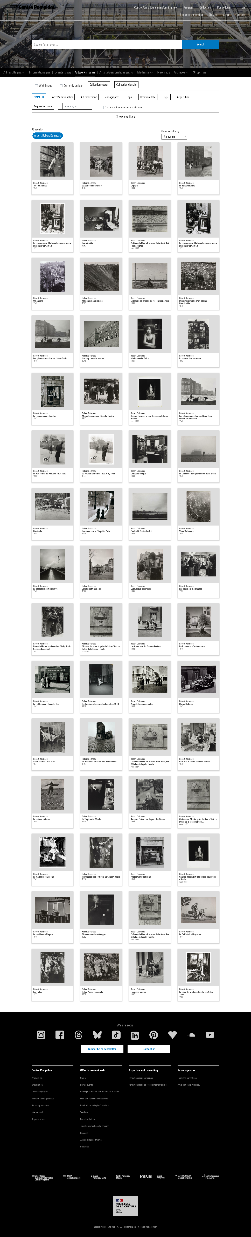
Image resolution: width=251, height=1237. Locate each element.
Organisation (37, 1084)
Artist (39, 97)
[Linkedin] (135, 1036)
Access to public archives (91, 1139)
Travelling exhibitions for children (94, 1126)
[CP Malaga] (125, 1179)
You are (240, 14)
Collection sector (98, 84)
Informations (39, 72)
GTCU (120, 1226)
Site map (112, 1226)
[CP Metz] (101, 1179)
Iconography (111, 97)
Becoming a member (41, 1105)
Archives (181, 72)
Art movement (89, 97)
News (163, 72)
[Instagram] (41, 1036)
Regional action (38, 1119)
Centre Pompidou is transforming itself (157, 7)
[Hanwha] (210, 1179)
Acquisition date (42, 106)
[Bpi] (45, 1179)
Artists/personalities (116, 72)
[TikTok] (116, 1036)
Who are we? (37, 1078)
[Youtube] (210, 1036)
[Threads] (78, 1036)
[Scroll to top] (243, 1229)
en (244, 7)
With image (45, 85)
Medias (145, 72)
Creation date (148, 97)
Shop (227, 14)
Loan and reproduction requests (94, 1098)
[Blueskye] (97, 1036)
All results (14, 72)
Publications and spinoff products (94, 1105)
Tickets (213, 14)
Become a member (193, 14)
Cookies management (147, 1226)
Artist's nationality (62, 97)
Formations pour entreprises (141, 1078)
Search (201, 44)
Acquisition (183, 97)
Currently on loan (73, 85)
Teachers (84, 1112)
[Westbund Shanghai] (186, 1179)
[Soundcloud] (191, 1036)
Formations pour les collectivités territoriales (148, 1084)
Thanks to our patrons (187, 1078)
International (37, 1112)
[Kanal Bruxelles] (155, 1179)
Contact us (149, 1049)
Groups (83, 1078)
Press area (84, 1146)
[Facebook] (59, 1036)
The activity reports (40, 1091)
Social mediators (87, 1119)
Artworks (85, 72)
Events (62, 72)
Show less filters (125, 116)
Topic (129, 97)
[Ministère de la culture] (125, 1206)
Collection (206, 7)
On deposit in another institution (123, 107)
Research (84, 1133)
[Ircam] (74, 1179)
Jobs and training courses (43, 1098)
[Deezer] (172, 1036)
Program (189, 7)
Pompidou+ (224, 7)
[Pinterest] (153, 1036)
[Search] (236, 5)
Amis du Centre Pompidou (189, 1084)
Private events (86, 1084)
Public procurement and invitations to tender (99, 1091)
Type (166, 97)
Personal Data (130, 1226)
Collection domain (126, 84)
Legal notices (100, 1226)
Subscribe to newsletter (102, 1049)
